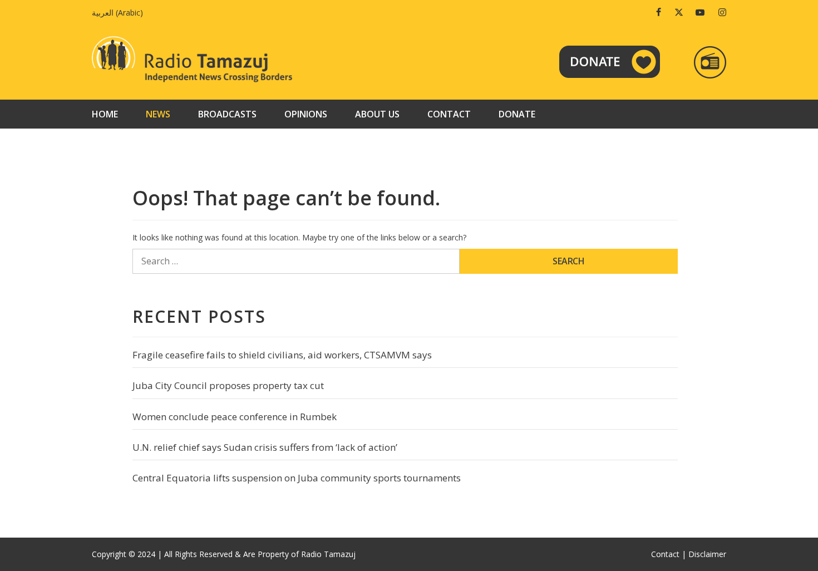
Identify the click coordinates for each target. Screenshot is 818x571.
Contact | (668, 554)
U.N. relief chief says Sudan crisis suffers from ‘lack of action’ (264, 447)
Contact (449, 114)
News (158, 114)
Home (105, 114)
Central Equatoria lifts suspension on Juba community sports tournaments (296, 477)
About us (377, 114)
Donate (517, 114)
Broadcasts (227, 114)
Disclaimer (707, 554)
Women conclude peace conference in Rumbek (234, 416)
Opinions (305, 114)
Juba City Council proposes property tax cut (228, 385)
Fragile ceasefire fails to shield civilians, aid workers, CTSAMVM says (282, 354)
